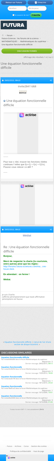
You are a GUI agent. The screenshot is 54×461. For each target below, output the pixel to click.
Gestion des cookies (39, 446)
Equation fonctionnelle (11, 367)
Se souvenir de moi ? (22, 15)
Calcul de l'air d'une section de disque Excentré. (32, 343)
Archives (18, 446)
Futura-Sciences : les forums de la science (20, 38)
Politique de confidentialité (20, 451)
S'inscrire (40, 2)
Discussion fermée (27, 51)
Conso (26, 446)
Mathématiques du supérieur (33, 41)
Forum (9, 35)
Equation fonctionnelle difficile (18, 342)
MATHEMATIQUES (9, 41)
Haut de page (38, 451)
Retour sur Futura (14, 2)
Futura (9, 446)
